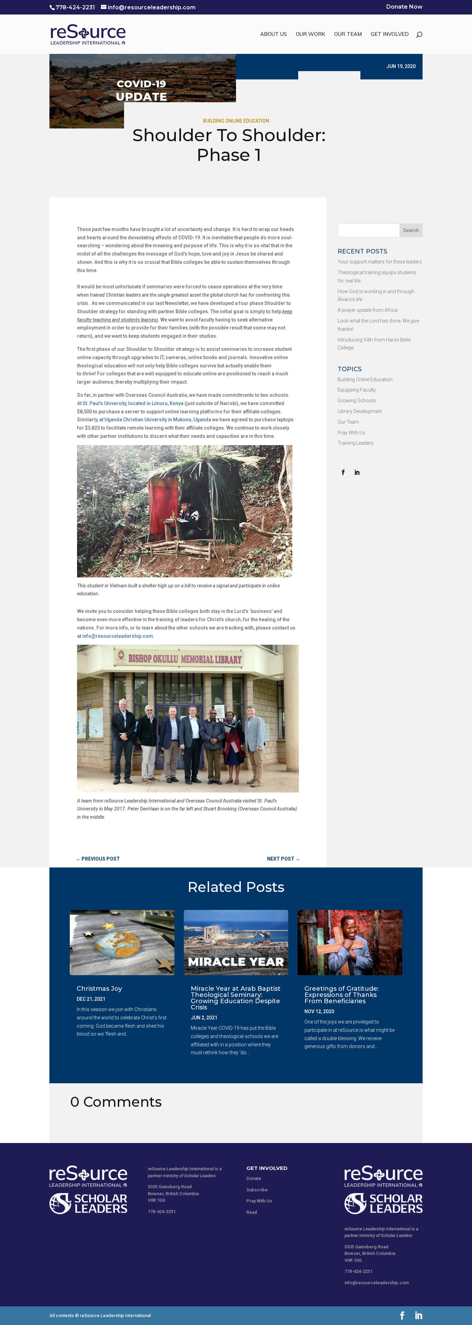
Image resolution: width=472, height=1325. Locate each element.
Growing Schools (357, 400)
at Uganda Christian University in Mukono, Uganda (155, 419)
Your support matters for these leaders (380, 262)
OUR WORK (310, 34)
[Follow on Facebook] (343, 472)
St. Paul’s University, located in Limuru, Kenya (133, 403)
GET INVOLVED (390, 34)
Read (251, 1212)
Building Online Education (236, 121)
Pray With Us (351, 432)
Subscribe (257, 1189)
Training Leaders (356, 443)
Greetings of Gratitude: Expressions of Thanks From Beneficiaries (341, 995)
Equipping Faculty (357, 390)
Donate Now (404, 7)
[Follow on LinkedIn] (356, 472)
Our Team (348, 422)
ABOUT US (273, 34)
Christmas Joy (99, 988)
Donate (253, 1178)
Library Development (360, 411)
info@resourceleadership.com (117, 636)
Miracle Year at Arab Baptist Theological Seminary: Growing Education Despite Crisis (236, 998)
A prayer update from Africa (368, 310)
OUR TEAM (348, 34)
